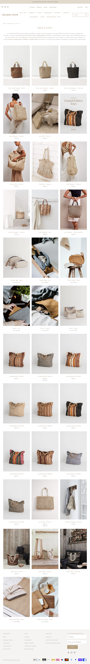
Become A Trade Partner (52, 640)
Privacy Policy (6, 649)
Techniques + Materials (30, 646)
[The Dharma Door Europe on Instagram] (5, 7)
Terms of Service (7, 646)
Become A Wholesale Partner (53, 643)
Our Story (27, 637)
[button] (24, 13)
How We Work (28, 640)
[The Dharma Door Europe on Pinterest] (8, 7)
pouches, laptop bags (15, 39)
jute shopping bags (39, 35)
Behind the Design (29, 649)
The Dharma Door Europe (13, 660)
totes (76, 35)
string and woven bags (24, 35)
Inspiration (39, 7)
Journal (45, 7)
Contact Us (48, 637)
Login (81, 7)
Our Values (32, 7)
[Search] (86, 15)
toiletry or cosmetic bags (30, 39)
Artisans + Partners (29, 643)
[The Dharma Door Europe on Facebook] (2, 7)
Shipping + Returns (7, 640)
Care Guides (6, 643)
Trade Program (53, 7)
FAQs (4, 637)
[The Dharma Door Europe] (10, 15)
